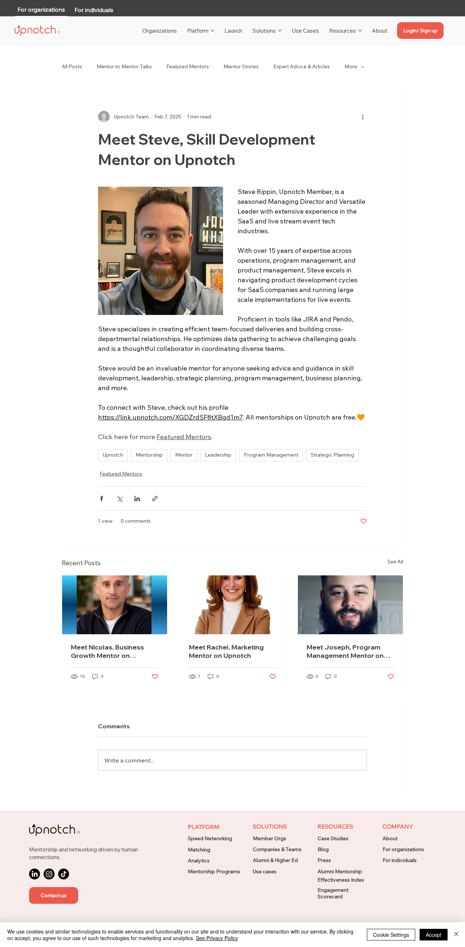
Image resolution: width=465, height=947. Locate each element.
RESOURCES (335, 826)
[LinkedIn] (34, 874)
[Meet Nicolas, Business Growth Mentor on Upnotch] (114, 604)
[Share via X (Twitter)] (119, 498)
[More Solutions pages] (280, 30)
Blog (323, 849)
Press (324, 860)
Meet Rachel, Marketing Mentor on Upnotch (226, 651)
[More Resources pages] (360, 30)
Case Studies (333, 838)
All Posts (72, 66)
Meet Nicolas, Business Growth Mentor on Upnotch (107, 651)
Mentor (184, 455)
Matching (199, 849)
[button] (53, 895)
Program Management (271, 455)
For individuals (400, 860)
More (350, 66)
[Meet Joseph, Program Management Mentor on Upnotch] (350, 604)
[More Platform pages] (212, 30)
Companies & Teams (277, 849)
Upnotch (113, 455)
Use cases (264, 871)
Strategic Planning (332, 455)
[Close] (456, 934)
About (390, 838)
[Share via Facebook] (101, 498)
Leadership (218, 455)
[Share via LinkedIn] (137, 498)
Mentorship (149, 455)
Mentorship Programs (214, 871)
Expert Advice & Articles (301, 66)
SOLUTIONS (270, 826)
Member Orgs (269, 838)
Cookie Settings (391, 934)
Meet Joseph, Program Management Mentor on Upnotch (345, 651)
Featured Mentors (187, 66)
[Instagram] (49, 874)
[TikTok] (63, 874)
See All (395, 561)
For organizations (403, 849)
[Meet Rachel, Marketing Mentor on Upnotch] (232, 604)
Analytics (199, 860)
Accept (433, 934)
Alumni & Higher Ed (275, 860)
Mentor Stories (241, 66)
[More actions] (362, 116)
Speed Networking (210, 838)
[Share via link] (154, 498)
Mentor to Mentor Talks (124, 66)
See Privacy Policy (217, 938)
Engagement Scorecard (333, 893)
